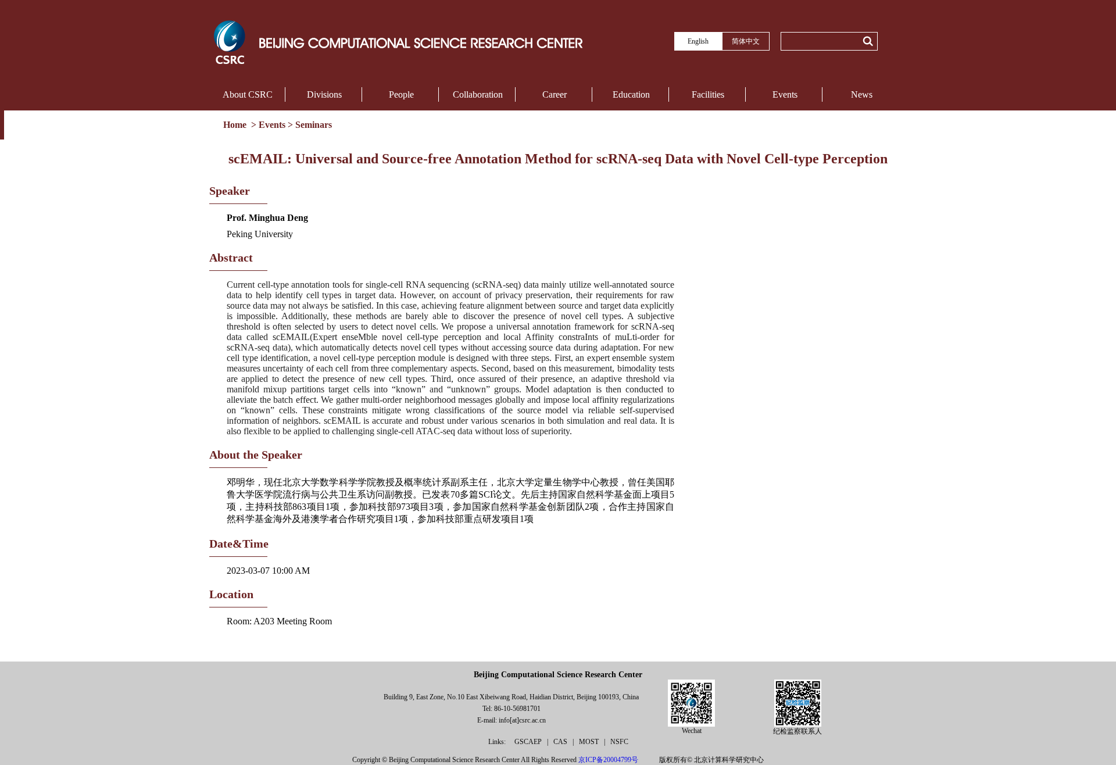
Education (631, 94)
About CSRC (248, 94)
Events (784, 94)
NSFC (619, 742)
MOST (589, 742)
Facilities (708, 94)
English (698, 41)
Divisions (324, 94)
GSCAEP (528, 742)
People (401, 94)
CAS (561, 742)
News (861, 94)
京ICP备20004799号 (608, 760)
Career (554, 94)
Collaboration (478, 94)
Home (236, 125)
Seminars (313, 125)
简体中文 (746, 41)
